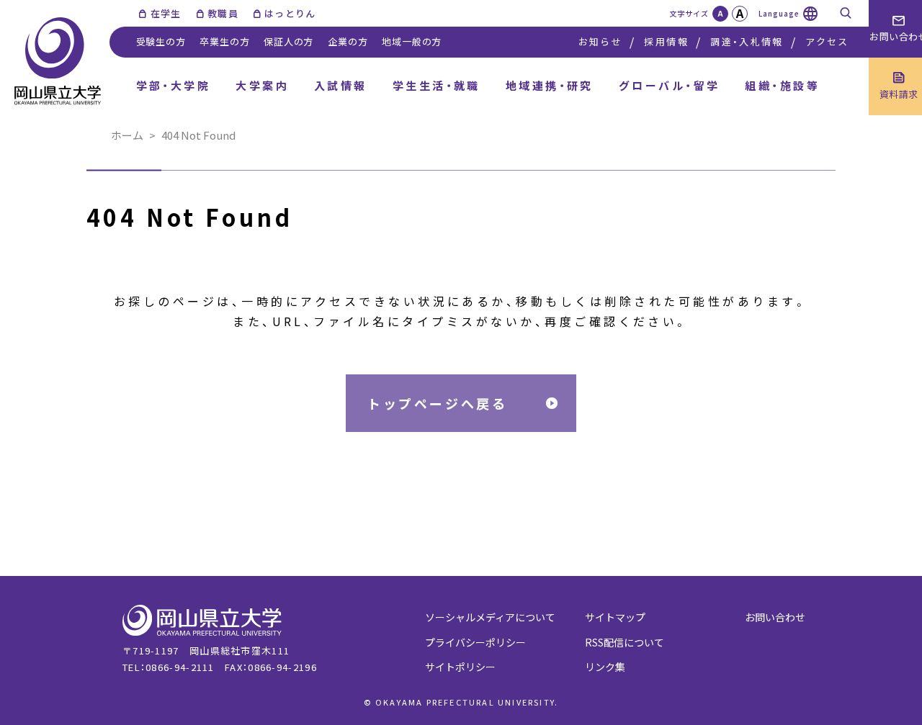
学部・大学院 (173, 85)
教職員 (222, 13)
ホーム (127, 135)
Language (779, 13)
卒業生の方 (224, 41)
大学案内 (262, 85)
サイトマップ (615, 617)
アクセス (827, 41)
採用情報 (666, 41)
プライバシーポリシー (475, 642)
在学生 (166, 13)
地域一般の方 (412, 41)
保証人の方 (288, 41)
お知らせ (600, 41)
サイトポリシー (460, 666)
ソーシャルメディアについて (490, 617)
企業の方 (347, 41)
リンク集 (605, 666)
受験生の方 (161, 41)
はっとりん (290, 13)
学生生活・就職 (436, 85)
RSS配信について (624, 642)
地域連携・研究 (550, 85)
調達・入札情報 (746, 41)
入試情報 (340, 85)
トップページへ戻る (437, 403)
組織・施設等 (782, 85)
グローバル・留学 (669, 85)
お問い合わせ (775, 617)
